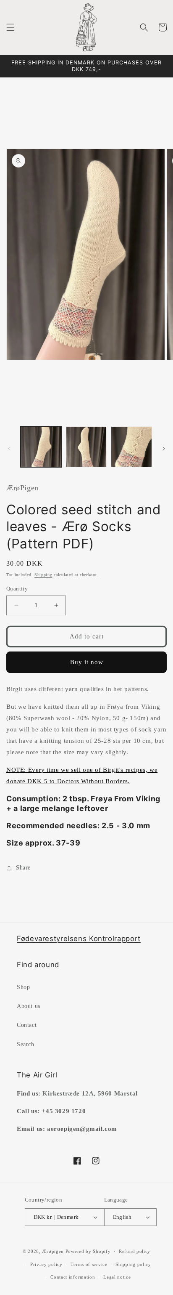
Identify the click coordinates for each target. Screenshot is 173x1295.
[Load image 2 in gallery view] (86, 447)
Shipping (43, 574)
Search (25, 1044)
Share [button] (23, 867)
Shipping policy (133, 1264)
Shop (23, 987)
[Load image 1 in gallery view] (41, 447)
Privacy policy (46, 1264)
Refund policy (134, 1251)
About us (28, 1006)
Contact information (72, 1276)
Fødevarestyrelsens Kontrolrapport (79, 938)
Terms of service (89, 1264)
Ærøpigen (53, 1251)
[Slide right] (164, 448)
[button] (10, 27)
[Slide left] (9, 448)
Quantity (17, 588)
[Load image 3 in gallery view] (131, 447)
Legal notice (117, 1276)
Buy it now (86, 662)
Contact (27, 1025)
